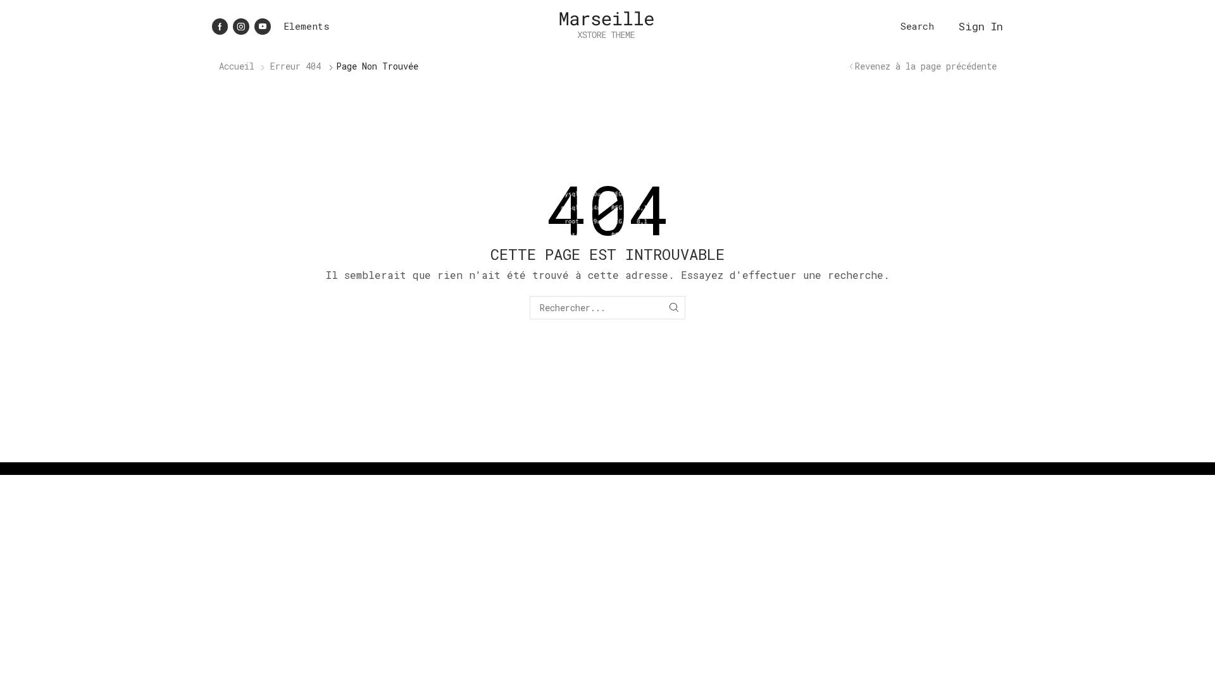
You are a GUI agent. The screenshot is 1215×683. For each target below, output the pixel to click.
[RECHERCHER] (673, 307)
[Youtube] (262, 26)
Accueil (236, 66)
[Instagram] (241, 26)
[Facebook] (220, 26)
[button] (917, 26)
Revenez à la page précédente (926, 66)
